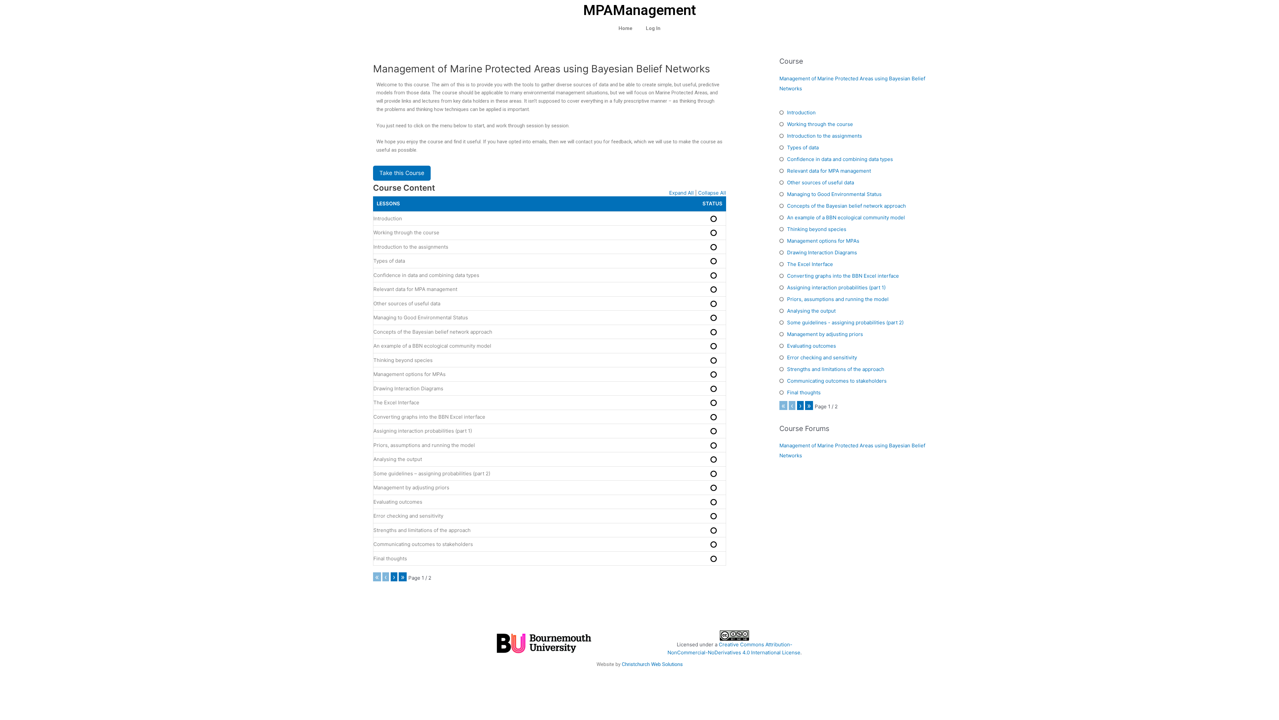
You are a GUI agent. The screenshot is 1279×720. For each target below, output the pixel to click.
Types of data (389, 261)
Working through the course (406, 232)
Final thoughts (390, 558)
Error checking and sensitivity (408, 516)
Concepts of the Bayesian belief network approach (432, 332)
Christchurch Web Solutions (652, 664)
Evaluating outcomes (397, 502)
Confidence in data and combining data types (426, 275)
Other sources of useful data (406, 303)
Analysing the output (397, 459)
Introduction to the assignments (410, 247)
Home (626, 28)
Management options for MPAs (409, 374)
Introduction (387, 218)
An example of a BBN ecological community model (432, 346)
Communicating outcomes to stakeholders (423, 544)
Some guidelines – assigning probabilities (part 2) (431, 473)
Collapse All (712, 193)
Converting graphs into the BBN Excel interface (429, 417)
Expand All (681, 193)
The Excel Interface (396, 402)
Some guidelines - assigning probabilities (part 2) (845, 322)
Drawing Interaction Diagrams (408, 388)
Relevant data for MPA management (415, 289)
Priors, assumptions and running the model (424, 445)
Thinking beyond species (403, 360)
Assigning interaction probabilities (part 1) (422, 431)
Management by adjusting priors (411, 487)
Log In (653, 28)
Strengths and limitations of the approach (422, 530)
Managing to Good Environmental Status (420, 317)
